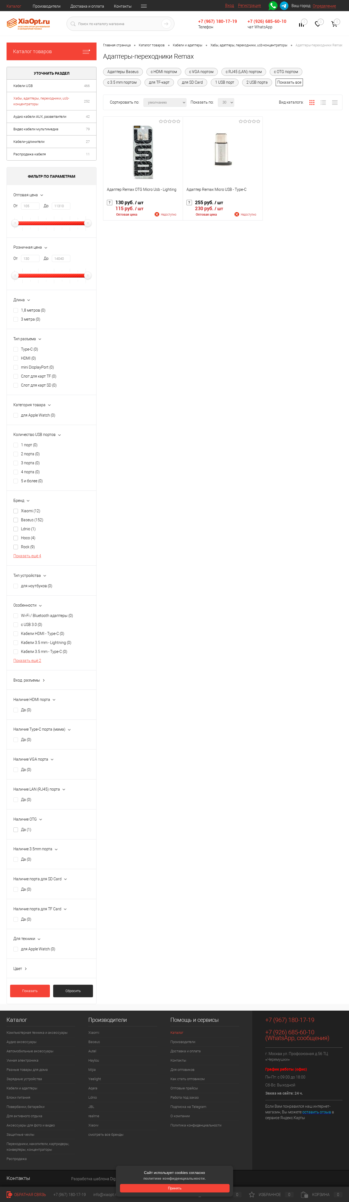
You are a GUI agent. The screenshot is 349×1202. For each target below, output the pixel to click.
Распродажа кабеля (29, 154)
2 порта (30, 454)
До (46, 206)
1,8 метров (33, 310)
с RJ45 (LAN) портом (244, 72)
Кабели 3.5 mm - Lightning (46, 642)
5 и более (32, 481)
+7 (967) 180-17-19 (217, 21)
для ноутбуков (36, 586)
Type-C (29, 349)
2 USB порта (257, 82)
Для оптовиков (182, 1070)
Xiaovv (93, 1125)
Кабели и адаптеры (22, 1088)
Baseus (32, 520)
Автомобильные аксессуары (30, 1051)
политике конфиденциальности (174, 1178)
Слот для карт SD (39, 385)
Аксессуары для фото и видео (31, 1125)
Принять (175, 1188)
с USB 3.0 (31, 624)
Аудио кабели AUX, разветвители (39, 117)
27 (88, 142)
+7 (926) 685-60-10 (267, 21)
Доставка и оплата (87, 6)
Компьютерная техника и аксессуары (37, 1033)
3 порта (30, 463)
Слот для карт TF (38, 376)
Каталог (14, 6)
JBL (91, 1107)
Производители (47, 6)
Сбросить (73, 991)
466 (87, 86)
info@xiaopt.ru (105, 1194)
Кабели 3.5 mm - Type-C (44, 651)
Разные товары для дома (27, 1070)
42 (88, 117)
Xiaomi (30, 511)
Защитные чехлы (20, 1134)
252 (87, 101)
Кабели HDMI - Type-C (42, 633)
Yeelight (94, 1079)
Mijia (92, 1070)
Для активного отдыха (24, 1116)
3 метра (30, 319)
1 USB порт (224, 82)
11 (88, 154)
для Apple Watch (38, 415)
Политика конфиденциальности (195, 1125)
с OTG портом (286, 72)
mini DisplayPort (37, 367)
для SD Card (192, 82)
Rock (28, 547)
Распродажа (17, 1159)
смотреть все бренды (106, 1134)
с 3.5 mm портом (122, 82)
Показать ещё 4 (27, 556)
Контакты (123, 6)
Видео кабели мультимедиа (35, 129)
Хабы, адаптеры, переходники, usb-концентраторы (41, 101)
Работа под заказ (184, 1097)
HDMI (28, 358)
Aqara (92, 1088)
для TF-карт (159, 82)
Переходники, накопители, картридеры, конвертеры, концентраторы (38, 1147)
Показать (30, 991)
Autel (92, 1051)
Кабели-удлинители (28, 142)
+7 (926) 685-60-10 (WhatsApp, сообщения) (297, 1035)
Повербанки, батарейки (25, 1107)
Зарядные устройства (24, 1079)
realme (93, 1116)
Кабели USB (23, 86)
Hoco (28, 538)
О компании (180, 1116)
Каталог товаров (32, 51)
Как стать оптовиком (187, 1079)
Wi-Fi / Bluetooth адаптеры (47, 615)
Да (26, 710)
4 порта (30, 472)
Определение (324, 6)
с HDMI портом (164, 72)
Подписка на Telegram (188, 1107)
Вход (229, 5)
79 (88, 129)
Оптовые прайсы (184, 1088)
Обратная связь (29, 1194)
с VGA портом (201, 72)
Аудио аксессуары (22, 1042)
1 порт (29, 445)
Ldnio (28, 529)
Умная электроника (22, 1060)
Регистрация (249, 5)
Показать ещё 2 (27, 660)
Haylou (93, 1060)
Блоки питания (18, 1097)
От (15, 206)
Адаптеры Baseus (123, 72)
